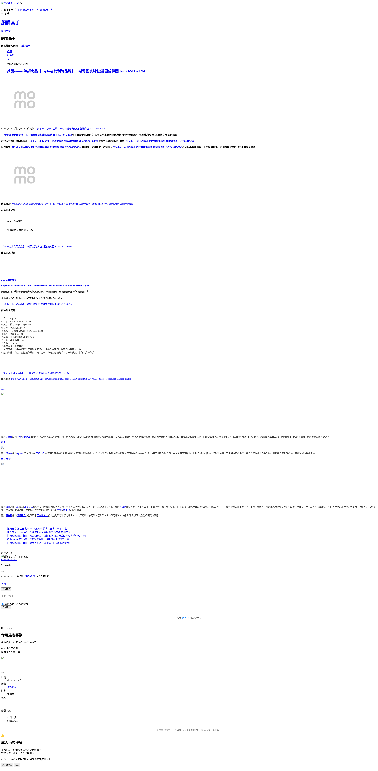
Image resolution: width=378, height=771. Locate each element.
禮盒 (59, 510)
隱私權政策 (205, 730)
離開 (17, 765)
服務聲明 (217, 730)
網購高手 (10, 23)
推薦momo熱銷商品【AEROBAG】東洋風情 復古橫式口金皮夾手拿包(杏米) (46, 535)
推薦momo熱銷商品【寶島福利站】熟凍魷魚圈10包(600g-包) (38, 543)
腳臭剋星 (26, 437)
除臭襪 (9, 437)
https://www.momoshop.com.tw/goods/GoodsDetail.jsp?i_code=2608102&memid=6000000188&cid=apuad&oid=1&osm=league (72, 204)
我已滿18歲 (7, 765)
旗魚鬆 (122, 507)
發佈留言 (6, 607)
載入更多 (6, 589)
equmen (20, 453)
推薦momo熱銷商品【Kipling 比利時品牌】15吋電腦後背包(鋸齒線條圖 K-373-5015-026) (76, 71)
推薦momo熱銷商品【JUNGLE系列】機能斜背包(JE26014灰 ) (38, 539)
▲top (3, 583)
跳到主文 (6, 31)
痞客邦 (28, 576)
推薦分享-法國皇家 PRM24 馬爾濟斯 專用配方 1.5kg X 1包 (37, 528)
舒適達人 (21, 515)
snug (3, 389)
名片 (9, 58)
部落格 (10, 55)
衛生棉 (9, 515)
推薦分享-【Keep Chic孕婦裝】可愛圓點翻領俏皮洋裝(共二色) (39, 532)
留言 (34, 576)
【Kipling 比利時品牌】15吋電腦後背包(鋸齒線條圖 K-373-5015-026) (71, 128)
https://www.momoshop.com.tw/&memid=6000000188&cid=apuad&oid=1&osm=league (45, 285)
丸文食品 (28, 507)
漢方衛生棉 (42, 515)
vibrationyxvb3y (9, 559)
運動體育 (25, 45)
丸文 (8, 459)
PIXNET (167, 730)
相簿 (9, 51)
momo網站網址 (9, 280)
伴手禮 (66, 510)
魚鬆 (3, 459)
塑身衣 (4, 442)
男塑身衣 (40, 453)
